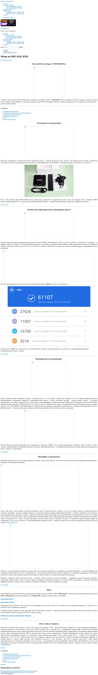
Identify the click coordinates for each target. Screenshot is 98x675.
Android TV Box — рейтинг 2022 (15, 12)
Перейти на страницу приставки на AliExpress (16, 616)
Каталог (6, 3)
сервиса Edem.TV (12, 522)
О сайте (6, 14)
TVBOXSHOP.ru (5, 28)
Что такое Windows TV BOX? (14, 8)
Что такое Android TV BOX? (14, 6)
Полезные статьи (8, 9)
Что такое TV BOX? (9, 5)
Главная (6, 50)
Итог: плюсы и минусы (10, 119)
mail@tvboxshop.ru (8, 17)
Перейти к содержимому (7, 1)
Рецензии (6, 51)
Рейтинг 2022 (7, 10)
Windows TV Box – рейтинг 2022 (15, 13)
